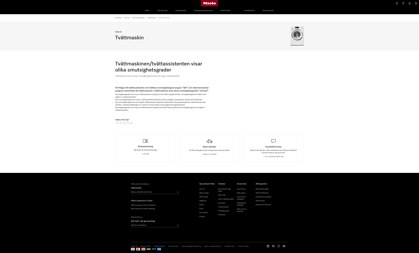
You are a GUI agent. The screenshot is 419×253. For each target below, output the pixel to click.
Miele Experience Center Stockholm (143, 205)
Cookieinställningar (341, 243)
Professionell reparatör (263, 197)
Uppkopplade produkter (241, 204)
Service (126, 18)
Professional (268, 10)
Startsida (118, 18)
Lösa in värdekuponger (226, 199)
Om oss (202, 189)
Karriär (201, 205)
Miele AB (6, 250)
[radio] (117, 123)
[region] (209, 243)
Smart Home (225, 10)
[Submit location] (178, 192)
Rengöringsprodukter (203, 10)
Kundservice (249, 10)
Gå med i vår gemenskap (143, 221)
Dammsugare (180, 10)
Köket (147, 10)
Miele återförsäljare (262, 189)
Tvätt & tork (162, 10)
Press (201, 208)
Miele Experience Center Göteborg (143, 208)
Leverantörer (203, 212)
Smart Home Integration (241, 198)
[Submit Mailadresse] (178, 225)
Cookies (23, 250)
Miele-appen (241, 193)
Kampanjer (221, 203)
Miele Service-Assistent (242, 210)
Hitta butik (136, 188)
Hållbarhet (202, 201)
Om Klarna (221, 215)
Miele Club (222, 195)
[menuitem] (148, 10)
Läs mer (146, 154)
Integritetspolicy (15, 250)
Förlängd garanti (223, 211)
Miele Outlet (203, 197)
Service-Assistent (138, 18)
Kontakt (202, 216)
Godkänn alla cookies (303, 243)
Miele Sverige (204, 193)
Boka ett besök (210, 154)
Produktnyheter (223, 207)
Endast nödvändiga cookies (323, 243)
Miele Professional (262, 193)
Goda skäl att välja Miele (224, 190)
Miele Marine (260, 201)
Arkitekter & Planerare (263, 205)
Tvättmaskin (152, 18)
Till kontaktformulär (274, 156)
